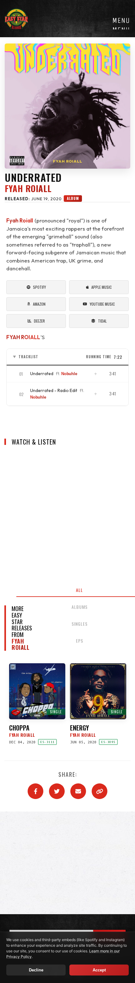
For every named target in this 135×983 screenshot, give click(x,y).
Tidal (102, 320)
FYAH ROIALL (23, 337)
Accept (99, 970)
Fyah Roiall (28, 188)
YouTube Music (102, 304)
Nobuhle (69, 373)
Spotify (39, 287)
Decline (36, 970)
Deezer (39, 320)
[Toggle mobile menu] (120, 22)
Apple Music (101, 287)
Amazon (39, 304)
